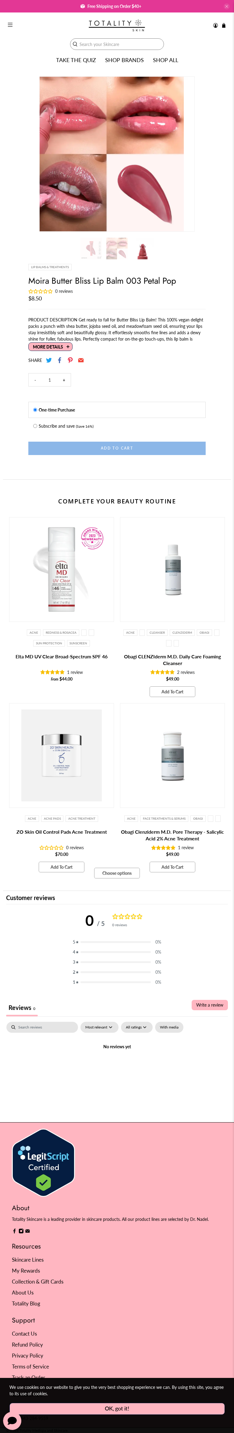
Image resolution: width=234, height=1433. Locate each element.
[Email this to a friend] (81, 360)
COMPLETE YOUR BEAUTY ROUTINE (117, 501)
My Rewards (26, 1270)
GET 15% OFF (61, 746)
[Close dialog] (221, 661)
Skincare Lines (28, 1259)
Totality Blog (26, 1303)
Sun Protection (49, 643)
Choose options (117, 873)
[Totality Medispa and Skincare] (117, 25)
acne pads (52, 818)
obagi (204, 632)
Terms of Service (30, 1366)
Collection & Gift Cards (37, 1281)
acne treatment (81, 818)
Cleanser (157, 632)
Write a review (209, 1004)
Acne (34, 632)
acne (32, 818)
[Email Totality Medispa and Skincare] (27, 1232)
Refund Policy (27, 1344)
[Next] (184, 154)
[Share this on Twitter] (49, 360)
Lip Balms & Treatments (50, 267)
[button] (117, 942)
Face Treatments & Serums (164, 818)
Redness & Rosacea (61, 632)
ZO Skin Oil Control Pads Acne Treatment (61, 832)
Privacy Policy (27, 1355)
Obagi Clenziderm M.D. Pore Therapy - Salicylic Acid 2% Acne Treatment (172, 835)
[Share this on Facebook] (59, 360)
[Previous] (49, 154)
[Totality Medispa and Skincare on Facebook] (14, 1232)
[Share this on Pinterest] (70, 360)
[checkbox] (169, 1027)
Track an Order (28, 1377)
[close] (227, 6)
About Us (23, 1292)
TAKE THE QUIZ (76, 60)
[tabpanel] (117, 1067)
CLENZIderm (182, 632)
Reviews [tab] (22, 1007)
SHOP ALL (165, 60)
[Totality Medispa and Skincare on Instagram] (21, 1232)
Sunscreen (78, 643)
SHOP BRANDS (124, 60)
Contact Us (24, 1333)
